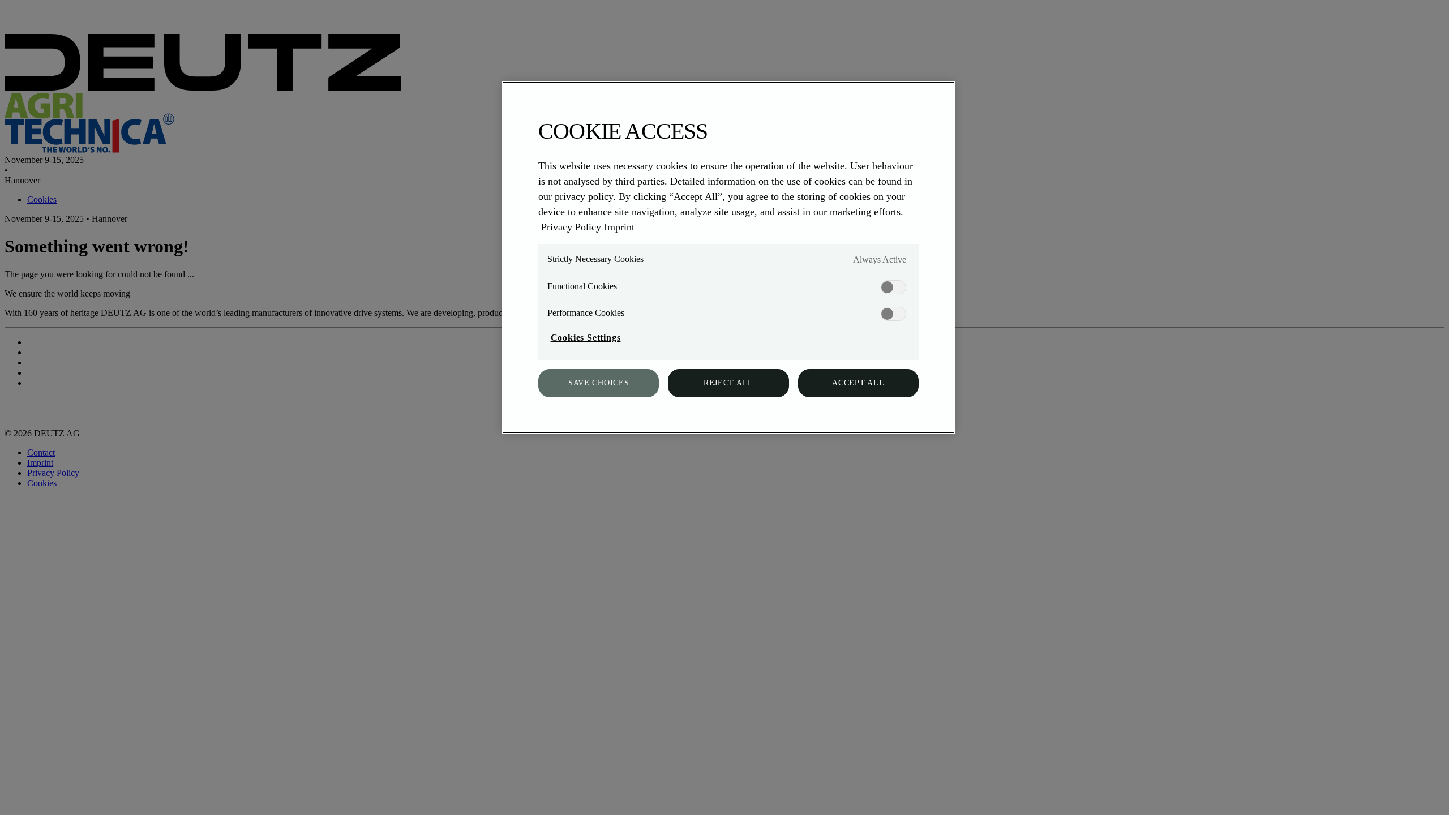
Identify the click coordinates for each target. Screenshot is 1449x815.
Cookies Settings (586, 337)
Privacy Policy (571, 227)
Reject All (728, 383)
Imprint (619, 227)
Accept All (858, 383)
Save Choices (598, 383)
